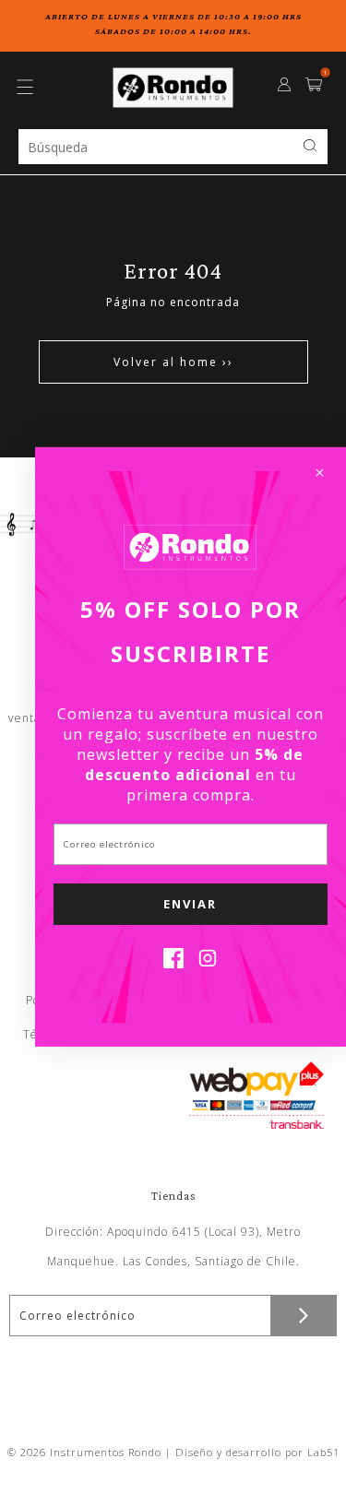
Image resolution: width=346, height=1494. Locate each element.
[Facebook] (173, 963)
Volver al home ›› (173, 362)
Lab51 (323, 1452)
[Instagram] (207, 963)
